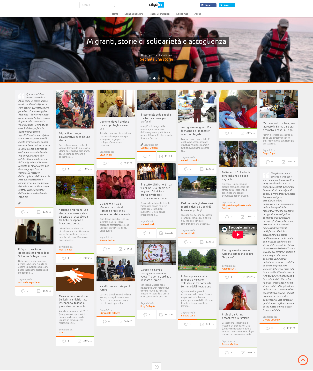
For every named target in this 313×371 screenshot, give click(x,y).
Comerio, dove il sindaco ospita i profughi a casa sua (114, 125)
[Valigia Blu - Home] (156, 5)
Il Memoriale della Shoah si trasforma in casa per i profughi (156, 118)
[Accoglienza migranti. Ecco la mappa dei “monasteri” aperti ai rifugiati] (197, 91)
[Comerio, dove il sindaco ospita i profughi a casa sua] (116, 91)
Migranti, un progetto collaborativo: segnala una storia (74, 137)
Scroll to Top (303, 360)
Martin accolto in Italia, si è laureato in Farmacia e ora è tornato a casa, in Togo (279, 126)
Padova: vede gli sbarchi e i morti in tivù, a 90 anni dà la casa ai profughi (197, 207)
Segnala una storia (156, 59)
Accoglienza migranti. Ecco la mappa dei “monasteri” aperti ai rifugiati (197, 131)
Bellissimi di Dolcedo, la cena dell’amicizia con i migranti (236, 176)
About (197, 14)
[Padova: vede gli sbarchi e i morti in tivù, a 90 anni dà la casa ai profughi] (197, 177)
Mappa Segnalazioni (160, 14)
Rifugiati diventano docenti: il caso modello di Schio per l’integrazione (33, 253)
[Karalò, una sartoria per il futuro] (116, 257)
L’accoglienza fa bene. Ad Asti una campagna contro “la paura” (237, 254)
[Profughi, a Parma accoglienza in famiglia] (238, 285)
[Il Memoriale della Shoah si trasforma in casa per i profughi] (156, 91)
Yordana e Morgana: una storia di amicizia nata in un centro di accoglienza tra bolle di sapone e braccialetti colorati (73, 216)
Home (115, 14)
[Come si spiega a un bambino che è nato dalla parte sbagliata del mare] (238, 91)
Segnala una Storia (134, 14)
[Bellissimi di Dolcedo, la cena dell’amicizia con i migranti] (238, 141)
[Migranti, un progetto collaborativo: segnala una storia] (75, 91)
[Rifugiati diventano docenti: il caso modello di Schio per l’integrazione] (34, 220)
